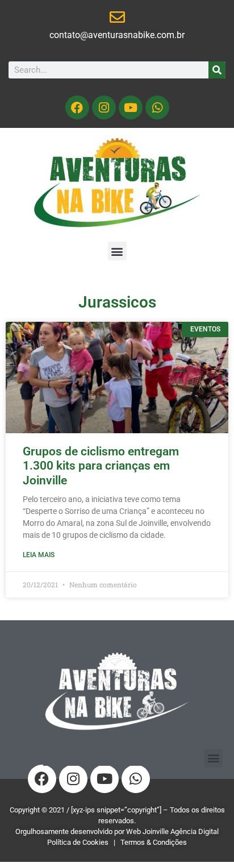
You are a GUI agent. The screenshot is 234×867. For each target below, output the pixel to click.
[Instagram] (104, 107)
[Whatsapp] (157, 107)
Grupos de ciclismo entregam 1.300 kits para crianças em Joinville (101, 466)
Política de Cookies (77, 842)
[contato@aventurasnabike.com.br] (117, 16)
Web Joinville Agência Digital (172, 831)
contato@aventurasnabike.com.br (117, 35)
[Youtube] (131, 107)
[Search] (216, 69)
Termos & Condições (153, 842)
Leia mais (39, 555)
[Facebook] (77, 107)
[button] (117, 251)
